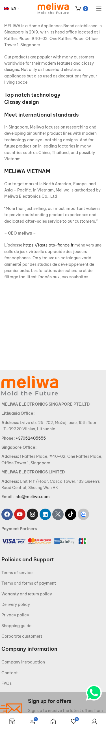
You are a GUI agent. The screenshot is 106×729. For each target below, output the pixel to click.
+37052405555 (31, 438)
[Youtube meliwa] (19, 514)
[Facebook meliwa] (7, 514)
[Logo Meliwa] (29, 385)
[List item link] (53, 573)
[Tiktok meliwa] (70, 514)
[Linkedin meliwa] (45, 514)
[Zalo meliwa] (83, 514)
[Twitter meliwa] (58, 514)
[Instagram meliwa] (32, 514)
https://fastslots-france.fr (48, 245)
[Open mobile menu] (99, 8)
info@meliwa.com (32, 496)
